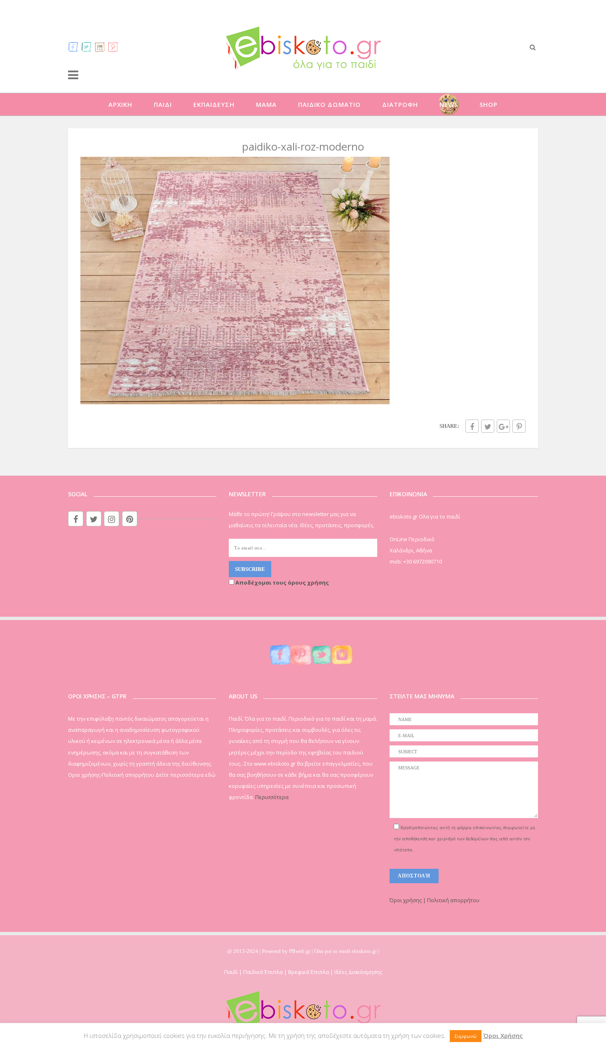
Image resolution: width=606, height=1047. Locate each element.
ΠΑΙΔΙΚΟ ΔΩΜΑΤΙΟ (329, 104)
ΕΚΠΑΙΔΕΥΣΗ (214, 104)
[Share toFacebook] (472, 426)
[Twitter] (86, 46)
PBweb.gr (300, 951)
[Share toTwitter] (487, 426)
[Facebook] (73, 46)
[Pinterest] (113, 46)
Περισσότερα (272, 797)
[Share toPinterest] (519, 426)
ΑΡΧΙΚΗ (120, 104)
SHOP (488, 104)
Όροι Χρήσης (503, 1035)
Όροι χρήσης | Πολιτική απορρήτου (434, 900)
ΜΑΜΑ (266, 104)
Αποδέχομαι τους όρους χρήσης (281, 582)
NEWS (448, 104)
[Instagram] (99, 46)
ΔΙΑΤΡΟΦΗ (400, 104)
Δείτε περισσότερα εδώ (185, 774)
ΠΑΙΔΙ (163, 104)
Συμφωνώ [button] (466, 1036)
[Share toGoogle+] (503, 426)
